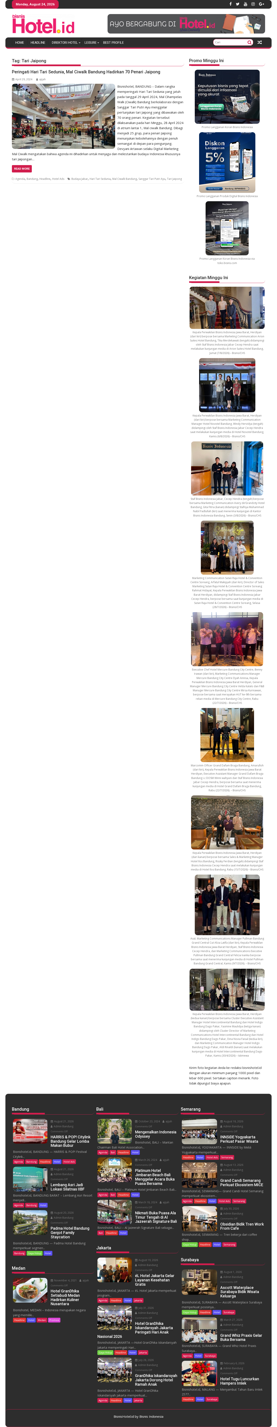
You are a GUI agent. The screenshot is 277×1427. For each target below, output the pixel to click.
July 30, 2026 (231, 1208)
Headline (38, 43)
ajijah (42, 79)
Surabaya (229, 1312)
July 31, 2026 (146, 1308)
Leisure (91, 43)
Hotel (57, 1161)
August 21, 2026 (63, 1121)
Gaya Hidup (34, 1253)
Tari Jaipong (174, 179)
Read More (22, 168)
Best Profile (113, 43)
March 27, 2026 (232, 1320)
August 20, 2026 (63, 1213)
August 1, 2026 (232, 1272)
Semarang (227, 1157)
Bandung (32, 179)
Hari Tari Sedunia (100, 179)
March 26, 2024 (147, 1160)
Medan (42, 1320)
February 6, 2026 (233, 1363)
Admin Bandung (63, 1126)
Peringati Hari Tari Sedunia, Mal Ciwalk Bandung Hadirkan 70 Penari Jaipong (86, 71)
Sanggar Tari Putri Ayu (151, 179)
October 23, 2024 (149, 1121)
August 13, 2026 (233, 1165)
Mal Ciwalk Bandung (124, 179)
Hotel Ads (58, 179)
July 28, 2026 (146, 1360)
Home (19, 43)
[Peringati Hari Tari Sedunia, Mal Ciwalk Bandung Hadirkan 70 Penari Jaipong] (63, 86)
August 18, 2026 (233, 1121)
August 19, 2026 (148, 1260)
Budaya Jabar (79, 179)
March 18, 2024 (147, 1202)
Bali (113, 1152)
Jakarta (138, 1300)
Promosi (54, 1320)
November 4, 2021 (65, 1280)
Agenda (20, 179)
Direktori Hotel (65, 43)
